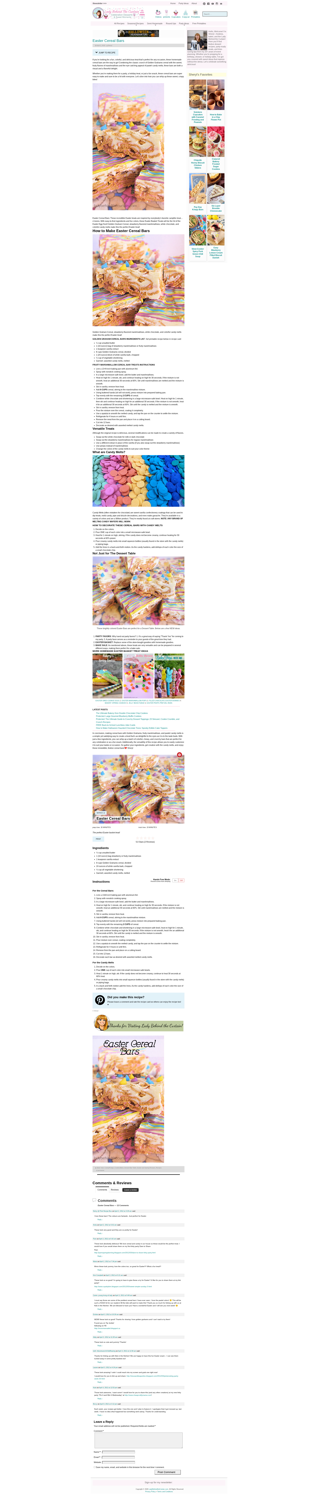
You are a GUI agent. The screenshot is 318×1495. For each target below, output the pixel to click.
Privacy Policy (150, 1492)
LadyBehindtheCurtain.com (158, 1489)
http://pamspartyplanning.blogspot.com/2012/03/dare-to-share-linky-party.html (125, 1253)
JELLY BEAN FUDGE (136, 703)
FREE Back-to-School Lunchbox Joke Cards (115, 725)
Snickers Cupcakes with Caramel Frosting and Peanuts (198, 117)
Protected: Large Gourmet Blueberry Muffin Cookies (118, 716)
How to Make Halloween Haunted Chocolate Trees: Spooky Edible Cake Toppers (131, 728)
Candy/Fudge (109, 1168)
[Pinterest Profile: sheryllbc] (101, 1000)
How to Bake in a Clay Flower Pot (216, 117)
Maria (95, 1261)
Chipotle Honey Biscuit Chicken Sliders (197, 164)
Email (97, 1457)
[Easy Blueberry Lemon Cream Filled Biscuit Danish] (215, 245)
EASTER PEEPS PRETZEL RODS (159, 703)
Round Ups (171, 23)
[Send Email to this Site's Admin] (220, 3)
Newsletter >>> (99, 3)
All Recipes (119, 23)
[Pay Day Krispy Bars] (197, 203)
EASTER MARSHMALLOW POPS (134, 701)
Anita (95, 1225)
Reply (100, 1219)
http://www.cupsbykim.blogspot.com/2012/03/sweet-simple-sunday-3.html (123, 1286)
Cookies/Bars (119, 1168)
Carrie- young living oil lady (102, 1295)
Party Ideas (184, 3)
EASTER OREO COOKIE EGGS (107, 701)
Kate (94, 1388)
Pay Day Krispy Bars (197, 208)
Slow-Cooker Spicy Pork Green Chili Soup (198, 253)
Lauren (95, 1367)
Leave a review (130, 1190)
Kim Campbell (98, 1275)
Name (97, 1452)
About (194, 3)
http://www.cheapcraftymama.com (138, 1395)
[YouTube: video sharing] (212, 3)
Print (98, 839)
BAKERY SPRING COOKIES (115, 703)
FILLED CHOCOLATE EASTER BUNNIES (164, 701)
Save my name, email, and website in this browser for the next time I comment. (130, 1467)
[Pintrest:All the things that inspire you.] (203, 3)
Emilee (95, 1314)
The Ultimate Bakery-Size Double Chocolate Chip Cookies (122, 713)
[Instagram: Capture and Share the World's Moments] (216, 3)
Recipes (159, 1168)
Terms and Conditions (165, 1492)
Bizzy (95, 1404)
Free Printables (199, 23)
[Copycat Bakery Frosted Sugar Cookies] (215, 156)
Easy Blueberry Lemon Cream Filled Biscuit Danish (216, 253)
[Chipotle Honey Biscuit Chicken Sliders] (197, 156)
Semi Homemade (154, 23)
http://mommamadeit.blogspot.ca (107, 1328)
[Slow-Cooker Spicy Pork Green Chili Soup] (197, 245)
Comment (99, 1431)
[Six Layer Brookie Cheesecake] (215, 203)
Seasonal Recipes (135, 23)
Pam (94, 1239)
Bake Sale (100, 1168)
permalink (101, 1170)
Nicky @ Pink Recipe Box (102, 1211)
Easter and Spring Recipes (146, 1168)
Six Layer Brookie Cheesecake (216, 208)
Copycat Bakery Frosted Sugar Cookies (216, 164)
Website (97, 1462)
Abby (95, 1337)
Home (173, 3)
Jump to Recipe (106, 53)
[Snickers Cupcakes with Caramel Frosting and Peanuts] (197, 109)
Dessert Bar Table (130, 1168)
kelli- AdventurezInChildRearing (104, 1351)
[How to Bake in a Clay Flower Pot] (215, 109)
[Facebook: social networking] (208, 3)
